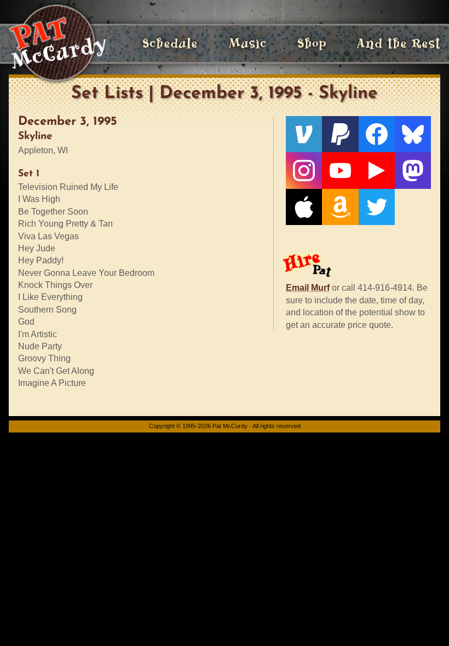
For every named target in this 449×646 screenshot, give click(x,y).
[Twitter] (377, 207)
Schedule (170, 43)
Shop (311, 43)
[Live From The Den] (377, 170)
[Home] (57, 44)
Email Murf (308, 287)
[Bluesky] (413, 134)
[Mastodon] (413, 170)
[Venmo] (304, 134)
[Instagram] (304, 170)
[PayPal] (340, 134)
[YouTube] (340, 170)
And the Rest (398, 43)
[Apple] (304, 207)
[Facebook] (377, 134)
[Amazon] (340, 207)
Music (247, 43)
